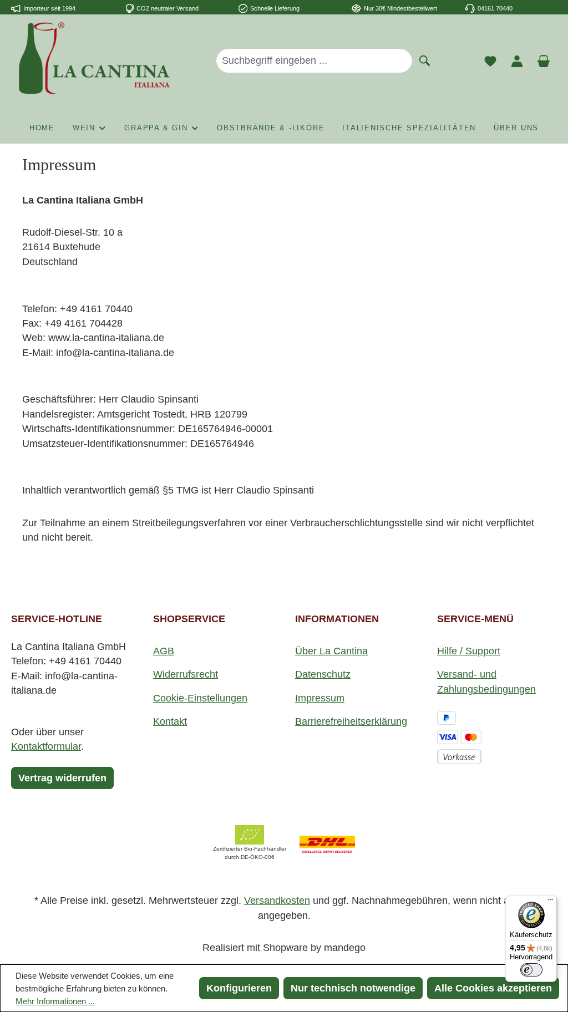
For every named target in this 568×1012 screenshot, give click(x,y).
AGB (163, 651)
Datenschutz (323, 674)
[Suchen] (425, 60)
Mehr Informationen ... (55, 1001)
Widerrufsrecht (185, 674)
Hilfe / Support (468, 651)
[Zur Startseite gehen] (94, 58)
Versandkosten (277, 900)
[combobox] (314, 60)
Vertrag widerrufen (62, 778)
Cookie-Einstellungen (200, 698)
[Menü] (550, 902)
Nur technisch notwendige (353, 988)
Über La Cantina (331, 651)
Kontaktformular (46, 746)
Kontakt (170, 721)
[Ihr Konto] (517, 60)
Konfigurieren (239, 988)
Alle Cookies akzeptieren (493, 988)
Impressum (319, 698)
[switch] (531, 970)
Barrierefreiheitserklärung (351, 721)
